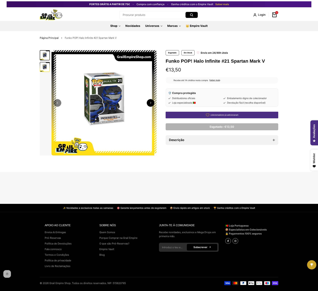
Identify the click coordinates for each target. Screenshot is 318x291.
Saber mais (222, 4)
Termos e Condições (57, 254)
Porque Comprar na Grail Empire (118, 237)
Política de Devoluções (58, 243)
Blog (102, 254)
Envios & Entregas (55, 232)
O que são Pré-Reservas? (114, 243)
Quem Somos (107, 232)
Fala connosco (53, 249)
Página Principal (49, 37)
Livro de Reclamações (57, 266)
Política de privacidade (58, 260)
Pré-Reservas (53, 237)
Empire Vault (106, 249)
